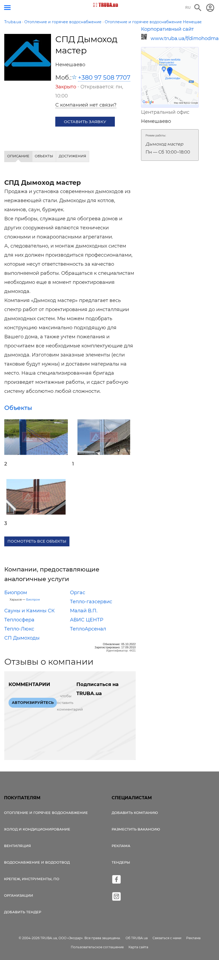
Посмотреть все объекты (36, 541)
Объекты (18, 408)
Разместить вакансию (136, 829)
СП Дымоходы (22, 638)
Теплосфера (19, 620)
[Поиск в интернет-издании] (198, 8)
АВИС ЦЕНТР (86, 620)
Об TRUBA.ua (137, 938)
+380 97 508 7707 (104, 77)
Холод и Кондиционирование (37, 829)
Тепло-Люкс (19, 629)
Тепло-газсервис (91, 602)
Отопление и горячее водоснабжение (46, 812)
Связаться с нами (166, 938)
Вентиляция (17, 846)
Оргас (77, 592)
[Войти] (210, 8)
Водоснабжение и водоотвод (37, 862)
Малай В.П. (83, 611)
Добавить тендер (22, 912)
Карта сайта (138, 947)
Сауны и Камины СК (29, 611)
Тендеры (121, 862)
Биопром (15, 592)
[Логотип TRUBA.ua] (105, 5)
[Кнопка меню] (7, 7)
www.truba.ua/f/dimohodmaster (175, 38)
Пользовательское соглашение (97, 947)
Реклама (121, 846)
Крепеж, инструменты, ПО (31, 879)
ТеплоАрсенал (88, 629)
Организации (18, 895)
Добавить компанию (135, 812)
